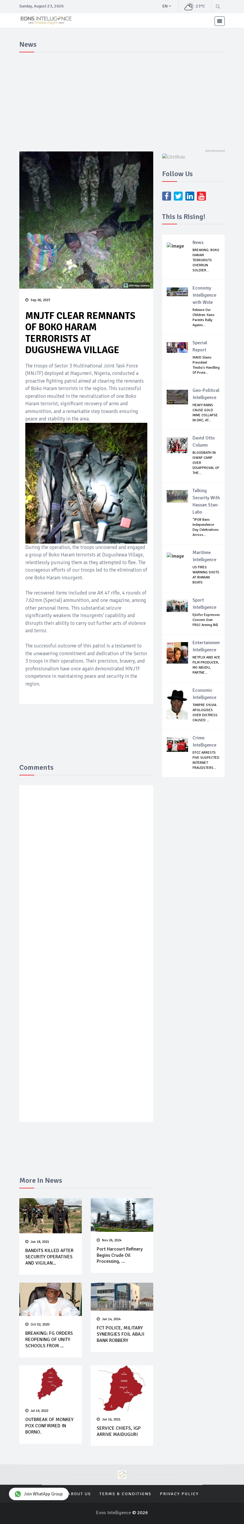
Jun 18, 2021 (40, 1242)
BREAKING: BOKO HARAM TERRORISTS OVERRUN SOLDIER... (206, 260)
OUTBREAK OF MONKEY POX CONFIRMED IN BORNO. (49, 1426)
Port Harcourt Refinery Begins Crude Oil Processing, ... (120, 1255)
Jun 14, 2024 (111, 1319)
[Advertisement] (122, 99)
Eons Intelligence (114, 1513)
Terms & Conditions (125, 1493)
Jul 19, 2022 (39, 1411)
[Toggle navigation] (220, 21)
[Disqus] (86, 876)
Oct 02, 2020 (40, 1324)
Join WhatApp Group (43, 1494)
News (198, 242)
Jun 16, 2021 (111, 1419)
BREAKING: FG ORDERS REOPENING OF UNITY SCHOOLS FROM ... (49, 1339)
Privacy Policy (179, 1493)
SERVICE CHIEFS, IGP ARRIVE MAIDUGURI (119, 1431)
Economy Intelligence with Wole (204, 295)
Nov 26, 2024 (111, 1240)
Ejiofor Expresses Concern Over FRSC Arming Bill (206, 620)
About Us (79, 1493)
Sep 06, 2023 (40, 300)
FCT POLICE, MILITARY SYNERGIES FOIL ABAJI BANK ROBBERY (120, 1334)
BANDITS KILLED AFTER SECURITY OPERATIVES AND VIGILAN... (49, 1257)
